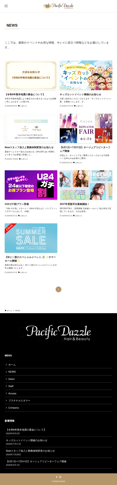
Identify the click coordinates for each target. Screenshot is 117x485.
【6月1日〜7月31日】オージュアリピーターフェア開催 (36, 463)
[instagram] (60, 477)
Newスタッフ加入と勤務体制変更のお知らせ (30, 452)
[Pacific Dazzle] (58, 6)
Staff (10, 386)
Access (12, 393)
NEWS (12, 371)
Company (13, 407)
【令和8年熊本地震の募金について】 (26, 431)
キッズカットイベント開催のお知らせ (26, 441)
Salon (11, 379)
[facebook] (56, 477)
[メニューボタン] (6, 6)
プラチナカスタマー (19, 400)
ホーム (12, 364)
